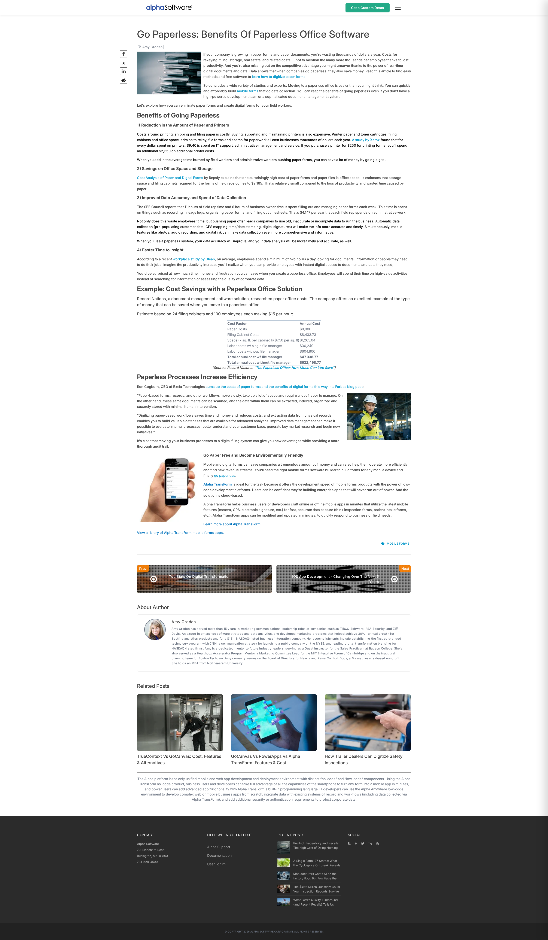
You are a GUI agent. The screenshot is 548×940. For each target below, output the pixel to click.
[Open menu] (397, 7)
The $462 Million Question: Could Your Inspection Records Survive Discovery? (316, 889)
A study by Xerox (366, 140)
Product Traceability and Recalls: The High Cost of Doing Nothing (316, 845)
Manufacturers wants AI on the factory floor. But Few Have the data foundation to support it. (315, 876)
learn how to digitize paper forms (278, 76)
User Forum (216, 864)
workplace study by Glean (194, 259)
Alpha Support (218, 847)
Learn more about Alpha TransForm (232, 524)
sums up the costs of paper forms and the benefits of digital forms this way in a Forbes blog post (284, 386)
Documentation (219, 855)
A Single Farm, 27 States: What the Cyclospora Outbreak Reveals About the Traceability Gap (316, 863)
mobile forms (247, 91)
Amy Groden (152, 47)
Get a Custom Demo (367, 8)
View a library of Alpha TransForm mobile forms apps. (180, 532)
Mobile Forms (398, 543)
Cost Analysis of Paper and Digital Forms (170, 178)
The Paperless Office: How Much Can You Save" (295, 367)
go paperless (224, 475)
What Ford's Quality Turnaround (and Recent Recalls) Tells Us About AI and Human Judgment (315, 902)
